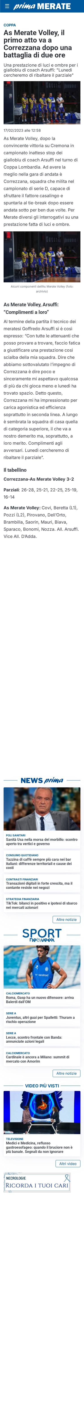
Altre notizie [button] (66, 919)
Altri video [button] (68, 1163)
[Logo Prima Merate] (42, 6)
